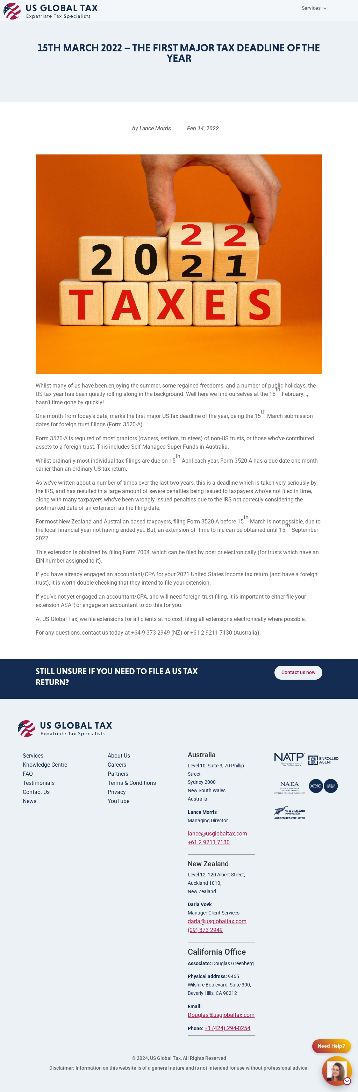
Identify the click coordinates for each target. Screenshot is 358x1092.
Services (33, 755)
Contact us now (298, 672)
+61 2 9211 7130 (209, 842)
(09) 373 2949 (205, 930)
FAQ (28, 774)
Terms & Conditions (132, 783)
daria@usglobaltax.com (217, 921)
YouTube (118, 801)
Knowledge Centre (45, 764)
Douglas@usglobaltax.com (221, 1015)
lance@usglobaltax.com (217, 833)
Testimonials (39, 783)
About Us (119, 755)
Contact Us (36, 792)
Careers (117, 764)
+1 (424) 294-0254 (227, 1028)
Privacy (117, 792)
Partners (118, 774)
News (29, 801)
